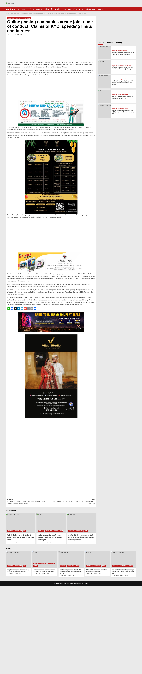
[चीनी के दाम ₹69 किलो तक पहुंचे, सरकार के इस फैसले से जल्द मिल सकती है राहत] (101, 90)
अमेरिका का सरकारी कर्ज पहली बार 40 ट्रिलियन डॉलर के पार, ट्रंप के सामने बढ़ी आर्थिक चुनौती (50, 537)
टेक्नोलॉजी (57, 9)
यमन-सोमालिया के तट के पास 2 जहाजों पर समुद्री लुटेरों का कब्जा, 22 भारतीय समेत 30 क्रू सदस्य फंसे (123, 112)
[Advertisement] (51, 49)
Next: (74, 501)
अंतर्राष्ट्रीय (25, 9)
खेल (52, 9)
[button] (135, 9)
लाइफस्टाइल (67, 9)
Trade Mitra (10, 34)
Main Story (18, 18)
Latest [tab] (101, 42)
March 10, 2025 (18, 34)
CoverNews (76, 583)
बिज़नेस (32, 9)
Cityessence (90, 9)
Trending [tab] (118, 42)
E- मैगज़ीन (81, 9)
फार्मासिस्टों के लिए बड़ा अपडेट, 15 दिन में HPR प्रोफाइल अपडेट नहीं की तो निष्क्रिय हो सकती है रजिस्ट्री (81, 537)
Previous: (27, 501)
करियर (75, 9)
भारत (19, 9)
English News (11, 9)
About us (100, 9)
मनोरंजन (46, 9)
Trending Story (26, 18)
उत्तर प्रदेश (39, 9)
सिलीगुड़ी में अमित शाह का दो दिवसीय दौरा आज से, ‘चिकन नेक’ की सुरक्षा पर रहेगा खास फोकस (20, 537)
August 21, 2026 (19, 542)
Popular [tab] (109, 42)
